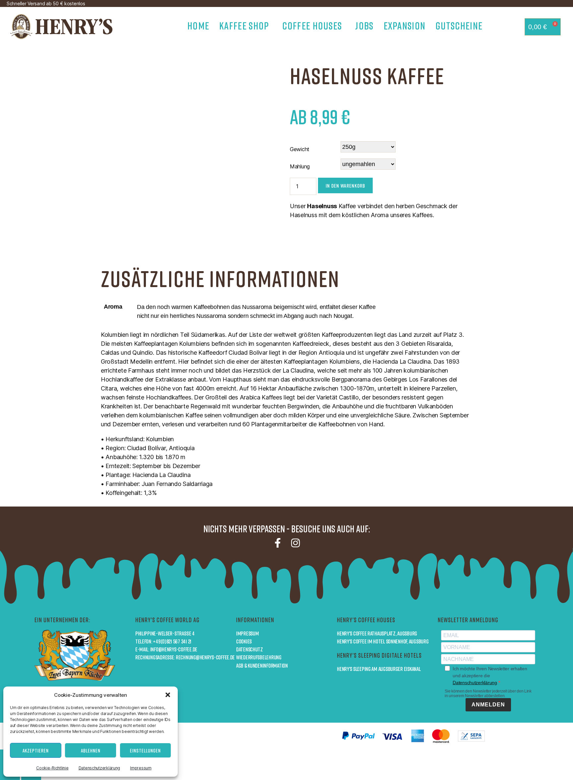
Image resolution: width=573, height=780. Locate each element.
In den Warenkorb (345, 185)
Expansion (405, 26)
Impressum (141, 767)
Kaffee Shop (244, 26)
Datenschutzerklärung (99, 767)
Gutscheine (458, 26)
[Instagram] (295, 543)
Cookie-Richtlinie (52, 767)
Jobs (364, 26)
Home (198, 26)
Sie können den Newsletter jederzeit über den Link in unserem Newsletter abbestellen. (488, 693)
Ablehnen (90, 750)
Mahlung (300, 166)
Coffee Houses (312, 26)
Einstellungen (145, 750)
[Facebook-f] (278, 543)
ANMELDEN (488, 704)
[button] (167, 694)
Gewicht (299, 149)
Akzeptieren (36, 750)
